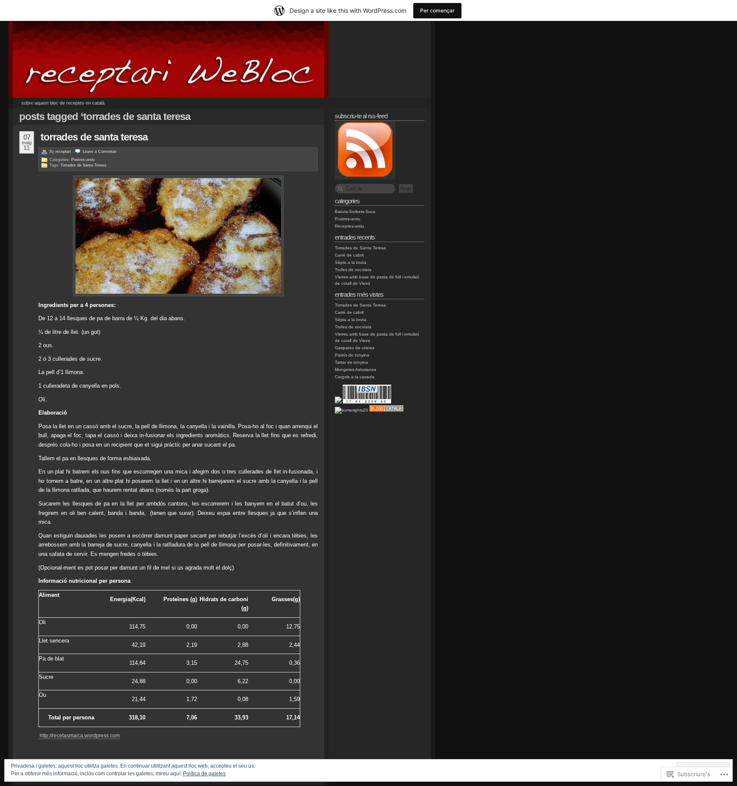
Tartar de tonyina (351, 362)
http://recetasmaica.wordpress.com (79, 736)
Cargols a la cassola (354, 376)
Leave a (99, 151)
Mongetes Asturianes (355, 369)
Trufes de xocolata (353, 269)
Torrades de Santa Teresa (94, 137)
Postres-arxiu (83, 160)
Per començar (437, 10)
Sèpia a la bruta (350, 262)
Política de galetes (204, 774)
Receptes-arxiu (349, 226)
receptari (63, 151)
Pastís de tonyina (352, 355)
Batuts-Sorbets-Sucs (355, 211)
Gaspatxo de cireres (354, 347)
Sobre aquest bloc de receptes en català (62, 102)
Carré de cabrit (349, 255)
